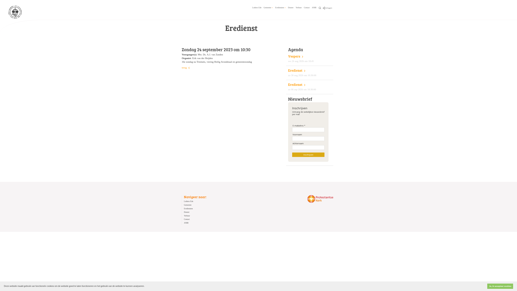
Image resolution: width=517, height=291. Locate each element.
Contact (307, 7)
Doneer (291, 7)
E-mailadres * (299, 125)
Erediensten (279, 7)
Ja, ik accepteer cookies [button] (500, 286)
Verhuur (299, 7)
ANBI (314, 7)
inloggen (329, 8)
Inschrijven (308, 154)
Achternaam (298, 143)
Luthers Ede (256, 7)
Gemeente (267, 7)
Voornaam (297, 134)
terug (184, 67)
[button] (145, 286)
